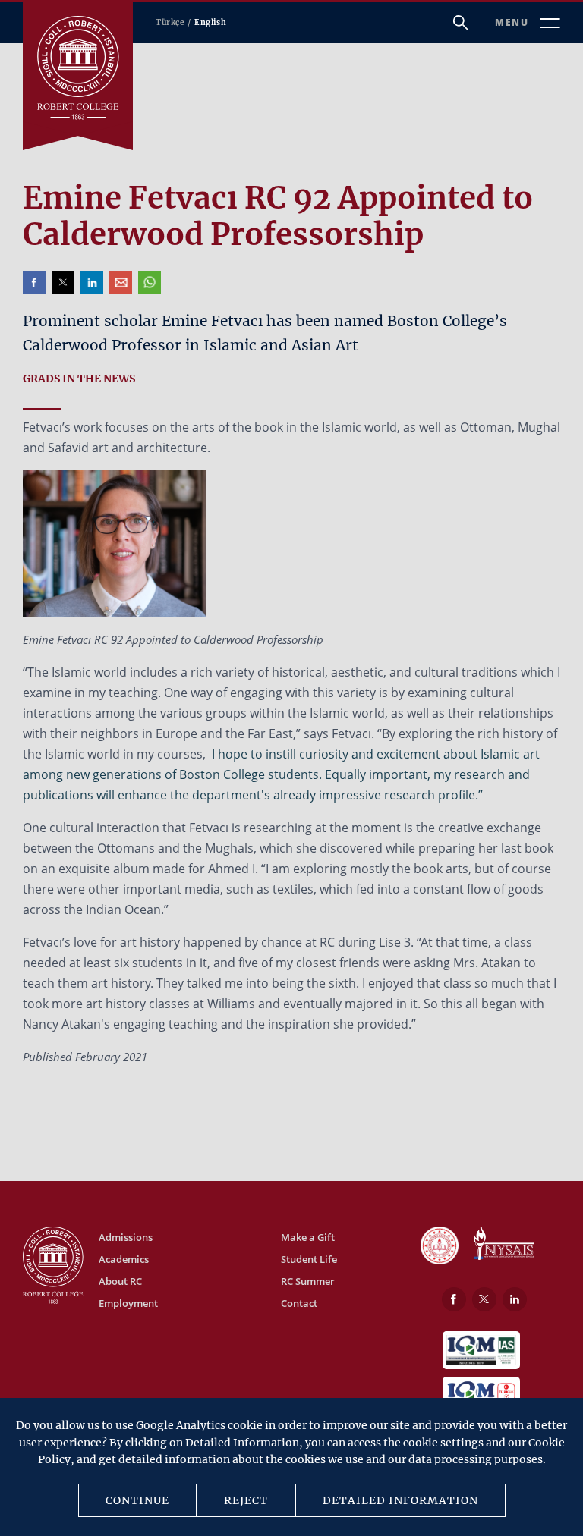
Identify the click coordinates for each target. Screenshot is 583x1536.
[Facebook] (454, 1299)
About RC (120, 1281)
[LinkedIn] (515, 1299)
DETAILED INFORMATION (400, 1500)
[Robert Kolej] (78, 68)
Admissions (126, 1237)
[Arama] (461, 22)
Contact (299, 1303)
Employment (128, 1303)
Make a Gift (308, 1237)
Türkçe (170, 22)
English (210, 22)
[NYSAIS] (504, 1245)
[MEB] (440, 1247)
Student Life (309, 1259)
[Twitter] (484, 1299)
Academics (124, 1259)
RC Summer (308, 1281)
